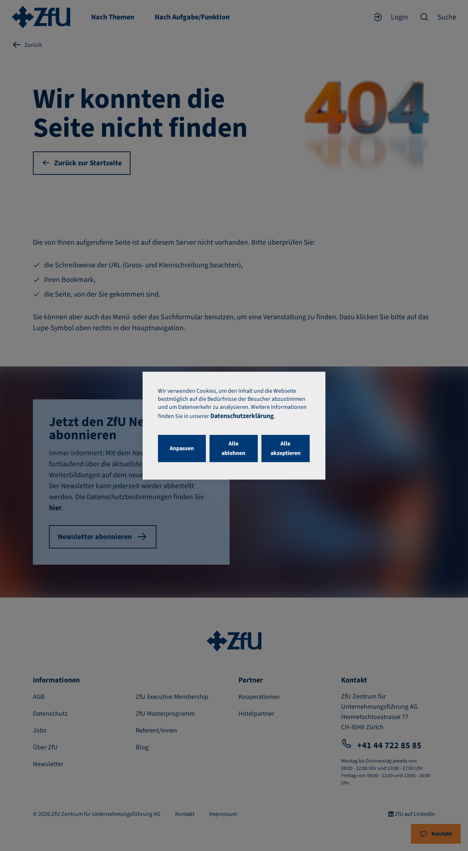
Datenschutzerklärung (242, 416)
